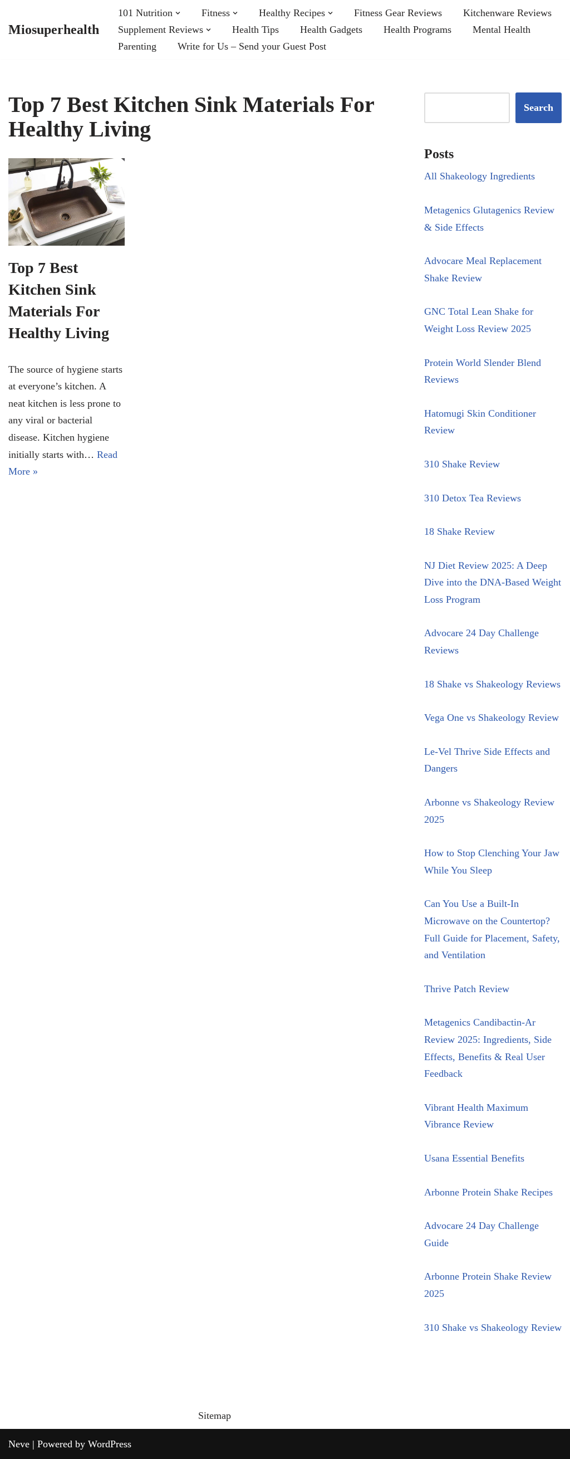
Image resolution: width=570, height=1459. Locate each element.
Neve (19, 1444)
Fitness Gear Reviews (398, 12)
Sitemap (214, 1415)
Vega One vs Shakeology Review (491, 717)
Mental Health (501, 29)
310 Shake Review (462, 464)
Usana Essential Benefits (474, 1158)
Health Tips (255, 29)
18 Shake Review (459, 531)
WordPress (109, 1444)
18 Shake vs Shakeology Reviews (492, 684)
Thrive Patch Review (466, 988)
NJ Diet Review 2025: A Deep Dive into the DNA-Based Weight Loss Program (492, 582)
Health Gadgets (331, 29)
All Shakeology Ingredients (479, 176)
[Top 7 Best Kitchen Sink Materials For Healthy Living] (66, 202)
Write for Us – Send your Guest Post (252, 46)
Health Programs (417, 29)
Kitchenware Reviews (507, 12)
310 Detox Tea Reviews (472, 498)
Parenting (137, 46)
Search (538, 107)
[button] (177, 13)
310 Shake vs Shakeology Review (493, 1327)
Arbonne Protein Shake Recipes (488, 1192)
